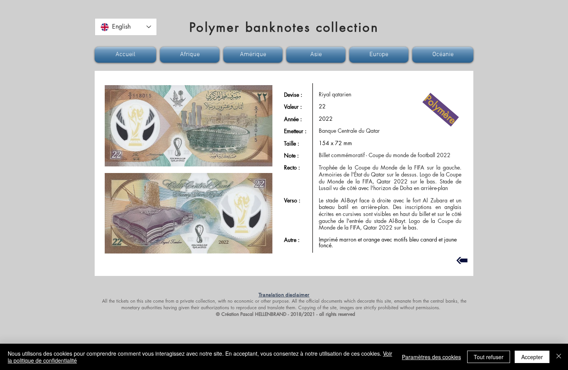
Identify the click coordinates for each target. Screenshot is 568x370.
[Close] (558, 357)
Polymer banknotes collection (284, 27)
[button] (126, 55)
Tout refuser (488, 357)
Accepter (532, 357)
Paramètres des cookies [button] (431, 357)
